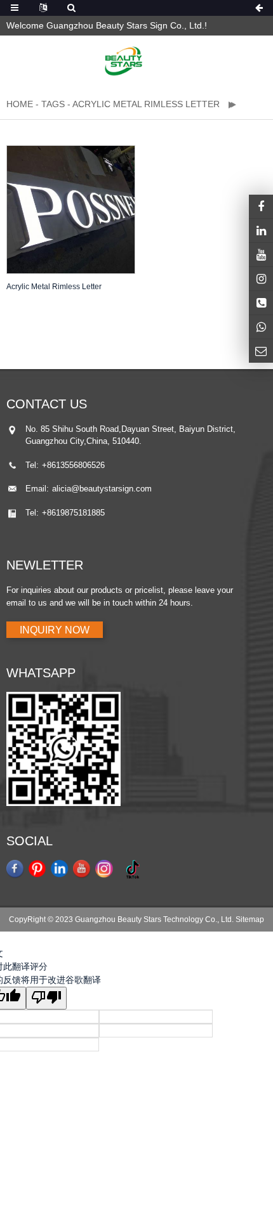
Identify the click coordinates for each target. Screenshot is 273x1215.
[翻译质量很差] (46, 998)
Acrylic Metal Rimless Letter (54, 286)
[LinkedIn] (261, 230)
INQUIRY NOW (55, 630)
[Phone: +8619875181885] (261, 303)
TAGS (53, 104)
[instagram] (261, 254)
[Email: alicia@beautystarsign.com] (261, 351)
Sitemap (250, 919)
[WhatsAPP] (261, 327)
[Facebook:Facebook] (261, 206)
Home (19, 104)
